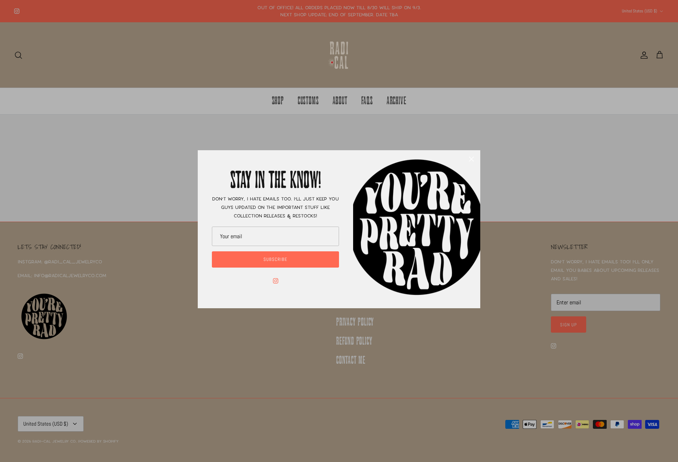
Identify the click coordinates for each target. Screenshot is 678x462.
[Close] (471, 159)
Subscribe (275, 259)
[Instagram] (275, 280)
